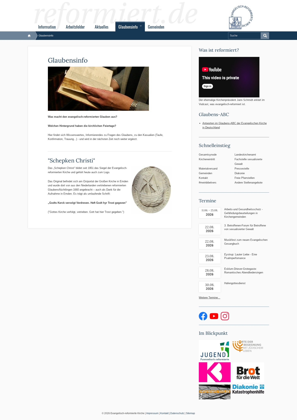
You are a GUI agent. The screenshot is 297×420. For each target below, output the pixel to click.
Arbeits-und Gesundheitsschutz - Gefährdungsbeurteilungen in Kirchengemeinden (243, 213)
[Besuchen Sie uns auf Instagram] (225, 319)
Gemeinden (156, 27)
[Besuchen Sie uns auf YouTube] (214, 319)
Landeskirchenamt (245, 154)
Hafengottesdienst (234, 283)
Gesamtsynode (208, 154)
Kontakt (203, 177)
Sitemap (190, 413)
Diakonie (240, 173)
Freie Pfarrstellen (245, 177)
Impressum (152, 413)
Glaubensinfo (128, 27)
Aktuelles (101, 27)
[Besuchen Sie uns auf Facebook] (203, 319)
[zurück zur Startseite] (31, 35)
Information (47, 27)
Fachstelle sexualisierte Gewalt (248, 161)
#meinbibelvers (207, 182)
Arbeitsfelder (75, 27)
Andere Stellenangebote (248, 182)
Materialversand (208, 168)
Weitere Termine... (209, 297)
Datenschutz (177, 413)
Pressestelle (242, 168)
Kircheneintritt (207, 159)
